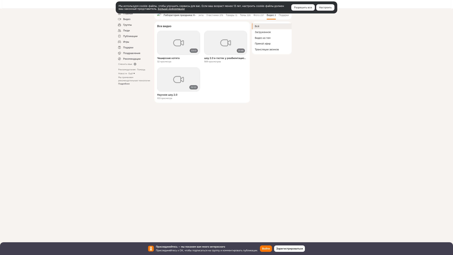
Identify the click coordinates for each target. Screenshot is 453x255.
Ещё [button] (130, 73)
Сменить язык (125, 64)
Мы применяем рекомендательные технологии (134, 80)
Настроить (325, 7)
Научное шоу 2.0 (167, 94)
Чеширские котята (168, 58)
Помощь (141, 69)
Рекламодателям (127, 69)
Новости (122, 73)
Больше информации (171, 9)
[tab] (199, 15)
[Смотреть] (178, 43)
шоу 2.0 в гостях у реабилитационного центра (225, 58)
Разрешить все (303, 7)
